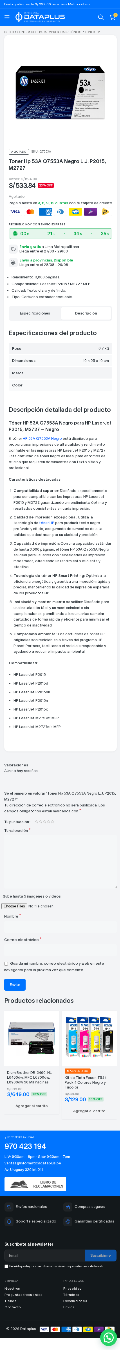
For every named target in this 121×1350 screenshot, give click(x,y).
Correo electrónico (23, 939)
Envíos (69, 1307)
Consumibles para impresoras (42, 32)
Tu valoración (17, 830)
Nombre (12, 916)
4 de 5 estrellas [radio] (48, 822)
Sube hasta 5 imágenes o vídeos (32, 896)
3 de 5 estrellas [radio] (44, 822)
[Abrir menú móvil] (7, 17)
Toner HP (92, 32)
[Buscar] (101, 17)
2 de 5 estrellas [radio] (40, 822)
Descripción (86, 313)
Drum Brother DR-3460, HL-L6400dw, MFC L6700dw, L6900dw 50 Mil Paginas (30, 1077)
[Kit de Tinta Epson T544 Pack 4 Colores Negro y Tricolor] (89, 1037)
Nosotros (12, 1288)
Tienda (11, 1301)
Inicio (9, 32)
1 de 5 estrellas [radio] (37, 822)
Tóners (76, 32)
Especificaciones (35, 313)
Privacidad (72, 1288)
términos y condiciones (73, 1266)
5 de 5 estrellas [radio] (52, 822)
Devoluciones (75, 1301)
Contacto (13, 1307)
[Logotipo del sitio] (40, 16)
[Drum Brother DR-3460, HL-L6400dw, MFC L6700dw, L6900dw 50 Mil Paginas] (31, 1037)
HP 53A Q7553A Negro (42, 438)
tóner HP (46, 523)
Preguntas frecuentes (23, 1294)
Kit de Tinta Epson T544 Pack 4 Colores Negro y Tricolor (86, 1082)
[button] (31, 1106)
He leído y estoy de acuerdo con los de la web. (56, 1266)
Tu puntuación (16, 822)
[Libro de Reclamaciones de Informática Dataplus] (60, 1184)
